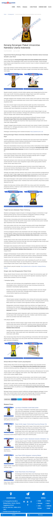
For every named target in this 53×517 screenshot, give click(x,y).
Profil (19, 7)
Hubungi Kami (43, 7)
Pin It (31, 399)
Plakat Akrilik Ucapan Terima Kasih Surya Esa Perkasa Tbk (31, 424)
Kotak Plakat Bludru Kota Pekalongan (25, 471)
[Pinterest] (24, 501)
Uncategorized (11, 14)
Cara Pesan (33, 7)
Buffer (34, 399)
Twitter (20, 399)
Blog (49, 7)
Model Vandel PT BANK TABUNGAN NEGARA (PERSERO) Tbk (32, 439)
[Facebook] (27, 505)
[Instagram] (31, 501)
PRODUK (40, 503)
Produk (25, 7)
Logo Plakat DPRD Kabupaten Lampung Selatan (28, 455)
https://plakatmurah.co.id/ (36, 131)
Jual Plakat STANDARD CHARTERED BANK (26, 407)
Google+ (25, 399)
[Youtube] (27, 501)
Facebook (14, 399)
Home (13, 7)
